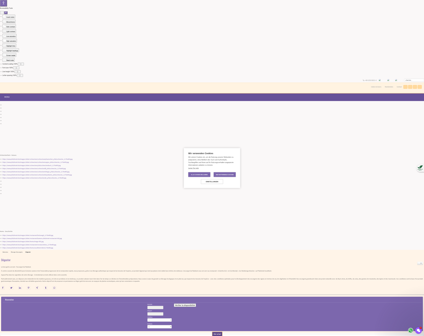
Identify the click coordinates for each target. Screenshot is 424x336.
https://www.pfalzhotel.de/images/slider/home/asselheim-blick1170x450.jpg (27, 248)
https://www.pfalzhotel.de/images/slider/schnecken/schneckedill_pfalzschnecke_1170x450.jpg (34, 168)
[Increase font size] (17, 67)
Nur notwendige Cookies (225, 174)
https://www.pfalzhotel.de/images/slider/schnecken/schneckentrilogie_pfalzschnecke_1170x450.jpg (35, 172)
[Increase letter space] (21, 75)
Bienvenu (5, 252)
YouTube (414, 87)
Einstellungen (212, 181)
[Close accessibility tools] (6, 12)
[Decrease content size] (19, 64)
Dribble (410, 87)
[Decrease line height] (16, 71)
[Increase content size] (22, 64)
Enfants (149, 324)
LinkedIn (419, 87)
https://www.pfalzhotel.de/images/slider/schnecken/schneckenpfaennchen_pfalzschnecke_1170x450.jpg (37, 159)
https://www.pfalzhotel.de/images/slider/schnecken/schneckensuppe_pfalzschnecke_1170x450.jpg (35, 162)
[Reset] (2, 12)
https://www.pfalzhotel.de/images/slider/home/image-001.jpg (23, 241)
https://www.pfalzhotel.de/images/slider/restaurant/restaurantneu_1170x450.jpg (29, 245)
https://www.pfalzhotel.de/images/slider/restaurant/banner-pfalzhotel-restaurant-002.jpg (32, 238)
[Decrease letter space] (18, 75)
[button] (420, 168)
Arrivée (149, 304)
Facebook (405, 87)
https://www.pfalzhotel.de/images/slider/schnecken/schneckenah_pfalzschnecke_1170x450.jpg (34, 178)
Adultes (149, 317)
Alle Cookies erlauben (199, 174)
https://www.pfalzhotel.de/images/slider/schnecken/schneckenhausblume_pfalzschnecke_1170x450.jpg (37, 175)
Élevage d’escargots (17, 252)
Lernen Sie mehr (193, 168)
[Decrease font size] (14, 67)
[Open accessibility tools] (3, 3)
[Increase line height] (19, 71)
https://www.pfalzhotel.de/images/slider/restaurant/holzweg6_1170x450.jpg (27, 235)
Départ (149, 311)
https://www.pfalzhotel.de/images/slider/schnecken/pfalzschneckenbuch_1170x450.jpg (31, 165)
